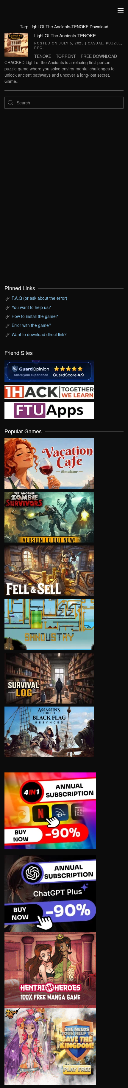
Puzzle (113, 43)
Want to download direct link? (39, 334)
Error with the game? (31, 325)
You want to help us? (31, 307)
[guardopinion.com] (49, 370)
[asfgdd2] (50, 969)
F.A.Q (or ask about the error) (39, 298)
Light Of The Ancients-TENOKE (65, 35)
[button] (121, 10)
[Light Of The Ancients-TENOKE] (16, 44)
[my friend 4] (49, 410)
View (49, 462)
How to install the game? (35, 316)
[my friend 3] (49, 391)
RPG (38, 48)
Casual (95, 43)
